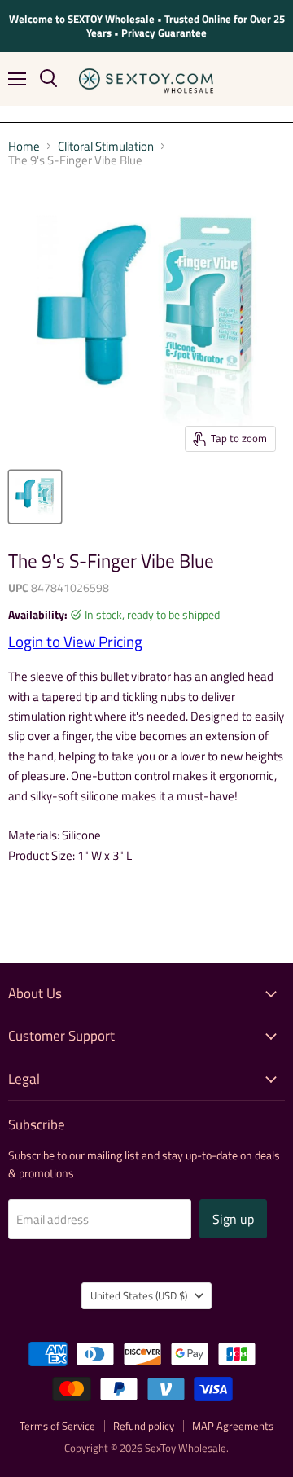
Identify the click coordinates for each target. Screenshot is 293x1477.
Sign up (233, 1219)
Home (24, 146)
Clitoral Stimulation (106, 146)
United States (138, 1295)
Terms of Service (57, 1426)
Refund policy (143, 1426)
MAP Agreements (232, 1426)
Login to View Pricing (75, 641)
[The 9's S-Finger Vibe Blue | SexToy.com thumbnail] (35, 497)
